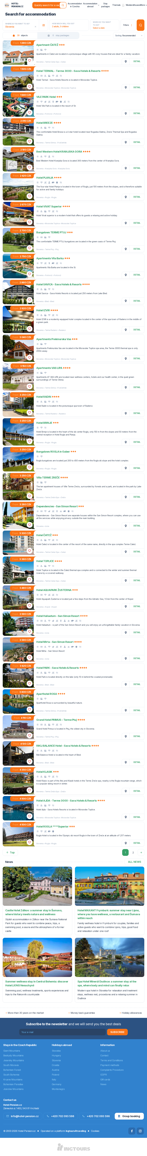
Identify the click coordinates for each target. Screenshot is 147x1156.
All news (134, 861)
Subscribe (117, 1032)
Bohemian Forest (12, 1069)
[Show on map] (126, 61)
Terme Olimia (50, 143)
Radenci (62, 330)
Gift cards (105, 1079)
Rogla (47, 197)
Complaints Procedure (111, 1069)
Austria (55, 1069)
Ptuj (57, 249)
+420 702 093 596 (98, 1116)
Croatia (55, 1065)
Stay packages (105, 5)
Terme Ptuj (49, 249)
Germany (56, 1084)
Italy (54, 1079)
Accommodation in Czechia (75, 5)
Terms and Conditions (111, 1060)
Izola (47, 526)
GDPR (103, 1074)
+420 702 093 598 (62, 1116)
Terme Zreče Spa (52, 497)
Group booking (131, 1116)
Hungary (56, 1055)
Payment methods (109, 1065)
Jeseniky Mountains (13, 1060)
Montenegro (58, 1089)
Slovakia (56, 1050)
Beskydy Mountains (13, 1055)
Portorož (48, 114)
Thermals (116, 5)
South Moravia (11, 1065)
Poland (55, 1074)
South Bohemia (11, 1074)
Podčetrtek (61, 143)
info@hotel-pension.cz (25, 1116)
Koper (47, 607)
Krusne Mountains (12, 1079)
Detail (137, 61)
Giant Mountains (11, 1050)
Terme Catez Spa (52, 62)
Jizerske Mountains (13, 1089)
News (103, 1084)
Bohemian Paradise (13, 1084)
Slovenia (39, 62)
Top (12, 852)
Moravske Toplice (52, 88)
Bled (47, 301)
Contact (104, 1055)
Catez (63, 62)
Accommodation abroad (90, 5)
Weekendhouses (133, 5)
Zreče (63, 497)
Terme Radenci (51, 330)
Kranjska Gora (51, 169)
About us (105, 1050)
